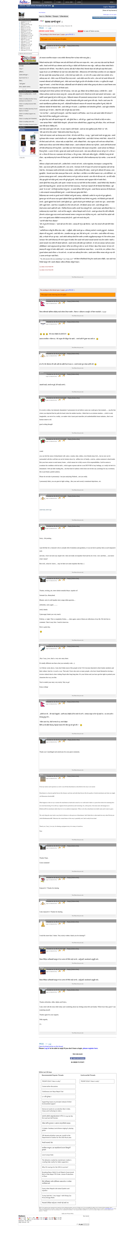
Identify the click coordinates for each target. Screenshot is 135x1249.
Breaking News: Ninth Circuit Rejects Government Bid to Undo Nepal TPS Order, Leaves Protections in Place (58, 1174)
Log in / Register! (109, 7)
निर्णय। (21, 81)
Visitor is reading (28, 118)
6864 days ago (25, 47)
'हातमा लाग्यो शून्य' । (24, 75)
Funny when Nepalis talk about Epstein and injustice (55, 1189)
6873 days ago (26, 38)
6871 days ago (26, 44)
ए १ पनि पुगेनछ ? (46, 1097)
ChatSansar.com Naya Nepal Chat (52, 1091)
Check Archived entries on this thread (51, 1046)
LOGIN (79, 2)
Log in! (47, 1048)
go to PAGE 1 (70, 34)
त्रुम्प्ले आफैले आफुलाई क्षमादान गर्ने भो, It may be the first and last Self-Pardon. (57, 1117)
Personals (36, 2)
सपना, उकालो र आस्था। (25, 87)
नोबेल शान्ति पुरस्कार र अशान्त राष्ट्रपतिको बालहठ (56, 1123)
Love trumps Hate (47, 1155)
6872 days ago (25, 39)
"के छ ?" (21, 69)
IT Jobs (58, 2)
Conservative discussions (50, 1086)
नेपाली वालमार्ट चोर (47, 1143)
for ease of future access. (88, 31)
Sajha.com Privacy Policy (67, 1213)
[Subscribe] (75, 46)
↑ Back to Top (125, 1245)
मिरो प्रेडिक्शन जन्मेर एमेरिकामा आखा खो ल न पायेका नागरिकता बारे (57, 1182)
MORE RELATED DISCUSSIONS (25, 53)
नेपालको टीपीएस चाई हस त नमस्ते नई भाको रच (55, 1203)
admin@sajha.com (109, 1208)
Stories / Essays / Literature (56, 16)
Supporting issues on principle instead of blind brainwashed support (56, 1103)
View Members (42, 12)
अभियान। (21, 72)
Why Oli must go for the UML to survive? (55, 1167)
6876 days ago (26, 21)
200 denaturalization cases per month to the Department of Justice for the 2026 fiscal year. (57, 1136)
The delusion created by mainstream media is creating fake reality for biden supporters (56, 1161)
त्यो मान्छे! (21, 66)
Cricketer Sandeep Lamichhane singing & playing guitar (57, 1129)
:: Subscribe (22, 157)
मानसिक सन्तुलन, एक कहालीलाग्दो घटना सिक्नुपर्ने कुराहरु (56, 1149)
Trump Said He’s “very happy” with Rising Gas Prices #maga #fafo (56, 1197)
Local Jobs (69, 2)
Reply (69, 46)
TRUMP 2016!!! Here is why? (51, 1081)
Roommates (48, 2)
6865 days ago (26, 45)
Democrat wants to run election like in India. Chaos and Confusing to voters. (56, 1110)
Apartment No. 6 (23, 78)
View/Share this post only (77, 277)
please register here (90, 1048)
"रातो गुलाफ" (22, 84)
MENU (112, 2)
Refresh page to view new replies (109, 14)
